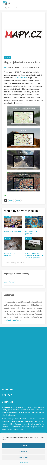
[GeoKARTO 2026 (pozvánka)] (13, 243)
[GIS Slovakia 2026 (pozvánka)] (34, 222)
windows (18, 200)
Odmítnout (23, 451)
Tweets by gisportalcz (10, 384)
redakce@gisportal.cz (12, 320)
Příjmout (23, 445)
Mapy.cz (11, 200)
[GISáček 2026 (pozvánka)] (13, 222)
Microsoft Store (21, 78)
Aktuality (8, 57)
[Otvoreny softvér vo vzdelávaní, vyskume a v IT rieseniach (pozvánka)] (34, 243)
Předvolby (23, 458)
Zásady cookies (23, 462)
